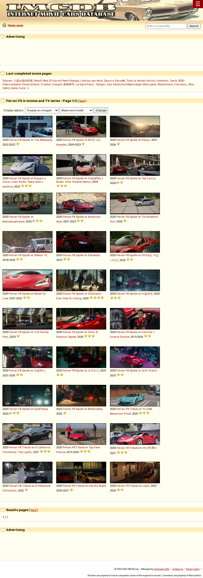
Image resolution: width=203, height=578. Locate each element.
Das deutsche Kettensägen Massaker (131, 84)
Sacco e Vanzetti (114, 80)
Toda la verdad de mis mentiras (147, 80)
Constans (180, 84)
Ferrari (13, 140)
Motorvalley (95, 409)
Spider (26, 140)
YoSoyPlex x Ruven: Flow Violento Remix (79, 180)
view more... (19, 88)
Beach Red (41, 80)
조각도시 (93, 370)
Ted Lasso (148, 178)
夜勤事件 (68, 84)
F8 (19, 140)
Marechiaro (165, 84)
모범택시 (39, 370)
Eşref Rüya (41, 409)
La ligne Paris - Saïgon (90, 84)
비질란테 (147, 293)
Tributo (133, 409)
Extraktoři (94, 255)
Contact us (177, 569)
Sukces (7, 80)
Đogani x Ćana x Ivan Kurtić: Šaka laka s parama (24, 182)
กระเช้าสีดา (149, 448)
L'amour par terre (91, 80)
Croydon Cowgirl (51, 84)
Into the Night (97, 485)
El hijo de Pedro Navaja (64, 80)
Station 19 (40, 255)
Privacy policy (193, 569)
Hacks (146, 140)
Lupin (146, 485)
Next (82, 100)
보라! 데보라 (149, 370)
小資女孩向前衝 (23, 80)
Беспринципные (13, 221)
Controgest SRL (162, 569)
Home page (15, 25)
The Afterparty (43, 140)
